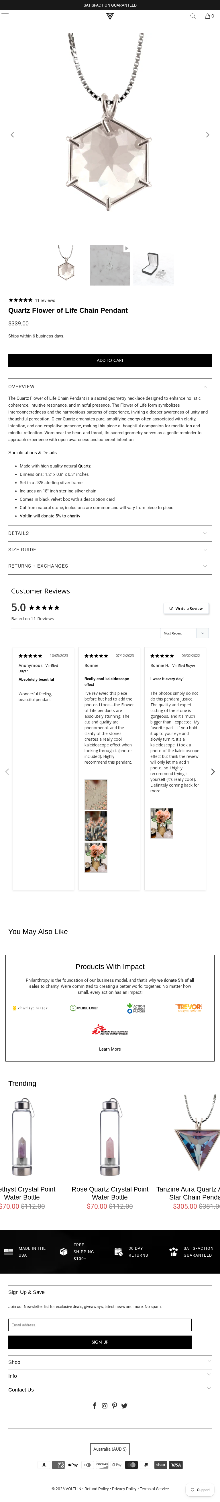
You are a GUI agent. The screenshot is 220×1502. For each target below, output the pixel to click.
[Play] (110, 134)
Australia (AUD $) (110, 1449)
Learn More (110, 1049)
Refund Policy (97, 1489)
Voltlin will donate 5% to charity (50, 516)
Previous (7, 768)
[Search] (193, 16)
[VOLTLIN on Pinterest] (115, 1406)
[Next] (207, 134)
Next (213, 768)
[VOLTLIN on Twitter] (124, 1406)
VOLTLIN (73, 1489)
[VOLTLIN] (110, 16)
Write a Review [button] (189, 608)
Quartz (84, 466)
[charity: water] (31, 1008)
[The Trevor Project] (188, 1008)
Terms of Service (154, 1489)
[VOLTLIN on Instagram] (105, 1406)
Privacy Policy (124, 1489)
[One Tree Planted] (84, 1008)
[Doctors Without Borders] (110, 1029)
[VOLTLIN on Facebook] (95, 1406)
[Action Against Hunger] (136, 1008)
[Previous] (12, 134)
